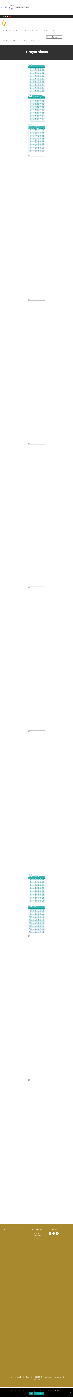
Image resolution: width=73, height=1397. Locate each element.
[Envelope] (57, 1233)
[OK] (71, 1393)
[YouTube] (53, 1233)
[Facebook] (50, 1233)
